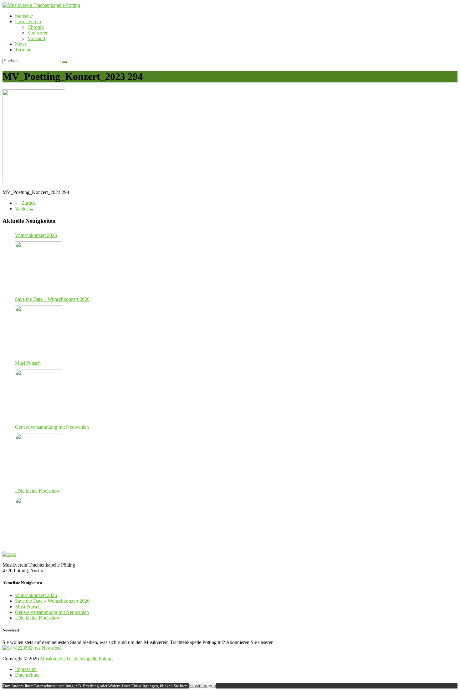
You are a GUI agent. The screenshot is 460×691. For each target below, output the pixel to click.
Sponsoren (38, 32)
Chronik (36, 27)
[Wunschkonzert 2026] (38, 264)
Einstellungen (202, 685)
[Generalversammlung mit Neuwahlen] (38, 456)
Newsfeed (51, 648)
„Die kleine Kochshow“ (39, 491)
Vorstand (36, 38)
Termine (23, 49)
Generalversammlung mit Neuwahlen (52, 427)
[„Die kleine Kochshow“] (38, 520)
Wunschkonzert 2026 (36, 235)
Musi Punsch (28, 363)
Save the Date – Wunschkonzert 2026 (52, 299)
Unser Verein (28, 21)
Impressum (26, 669)
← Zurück (25, 203)
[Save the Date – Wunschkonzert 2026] (38, 328)
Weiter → (24, 208)
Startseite (24, 15)
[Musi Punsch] (38, 392)
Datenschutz (27, 675)
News (21, 44)
